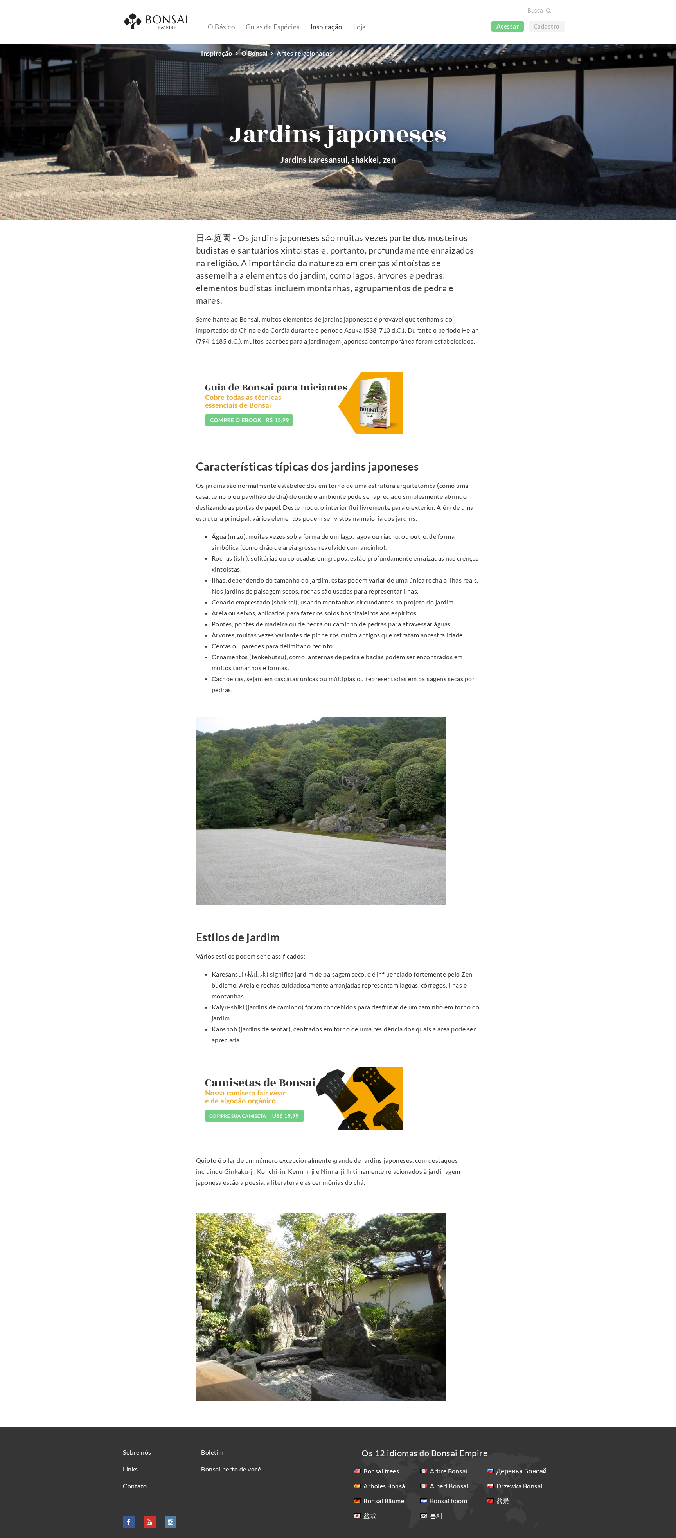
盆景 (502, 1500)
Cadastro (547, 26)
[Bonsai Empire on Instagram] (170, 1521)
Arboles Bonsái (385, 1485)
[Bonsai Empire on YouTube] (150, 1521)
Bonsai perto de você (231, 1469)
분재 (436, 1515)
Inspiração (326, 27)
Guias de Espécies (273, 27)
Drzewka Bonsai (519, 1485)
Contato (135, 1485)
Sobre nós (137, 1452)
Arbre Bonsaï (448, 1471)
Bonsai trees (381, 1471)
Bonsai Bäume (383, 1500)
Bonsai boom (448, 1500)
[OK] (548, 11)
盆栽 (369, 1515)
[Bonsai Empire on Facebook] (129, 1521)
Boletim (212, 1452)
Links (130, 1469)
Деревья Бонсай (521, 1471)
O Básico (221, 27)
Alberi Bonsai (449, 1485)
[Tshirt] (299, 1097)
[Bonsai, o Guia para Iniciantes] (299, 402)
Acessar (507, 26)
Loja (359, 27)
